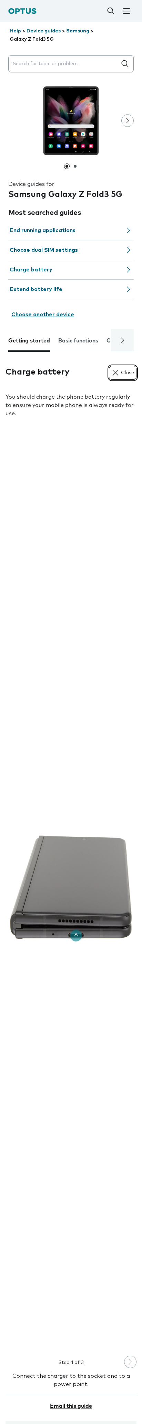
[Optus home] (22, 11)
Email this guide (71, 1406)
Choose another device (42, 314)
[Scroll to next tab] (122, 340)
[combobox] (64, 64)
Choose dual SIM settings (44, 250)
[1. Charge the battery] (71, 887)
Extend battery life (36, 289)
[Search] (111, 11)
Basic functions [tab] (78, 340)
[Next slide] (127, 120)
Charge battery (31, 269)
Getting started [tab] (29, 340)
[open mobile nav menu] (126, 11)
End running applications (42, 230)
